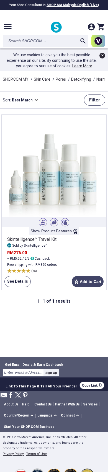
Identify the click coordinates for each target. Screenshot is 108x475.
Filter (94, 100)
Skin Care (42, 79)
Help (25, 404)
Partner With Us (67, 404)
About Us (11, 404)
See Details (16, 283)
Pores (61, 79)
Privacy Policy (13, 454)
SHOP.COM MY (16, 79)
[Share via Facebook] (11, 395)
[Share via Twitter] (18, 395)
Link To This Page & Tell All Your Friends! (41, 385)
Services (90, 404)
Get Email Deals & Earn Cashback (34, 364)
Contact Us (43, 404)
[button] (19, 416)
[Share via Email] (4, 396)
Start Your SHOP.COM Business (29, 427)
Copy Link (92, 385)
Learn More (82, 66)
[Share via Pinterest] (25, 395)
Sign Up (51, 372)
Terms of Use (36, 454)
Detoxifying (81, 79)
